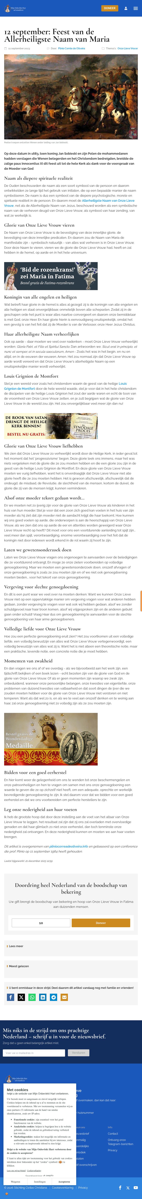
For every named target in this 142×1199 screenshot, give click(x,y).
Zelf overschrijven (85, 1164)
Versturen (78, 1052)
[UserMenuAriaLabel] (125, 8)
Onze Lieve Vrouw (128, 48)
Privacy (112, 1150)
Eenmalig (80, 1140)
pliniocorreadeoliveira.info (68, 846)
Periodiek (80, 1152)
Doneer (110, 8)
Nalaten (79, 1158)
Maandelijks (81, 1146)
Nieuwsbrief (81, 1133)
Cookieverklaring (62, 1187)
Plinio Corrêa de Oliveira (71, 48)
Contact (113, 1133)
